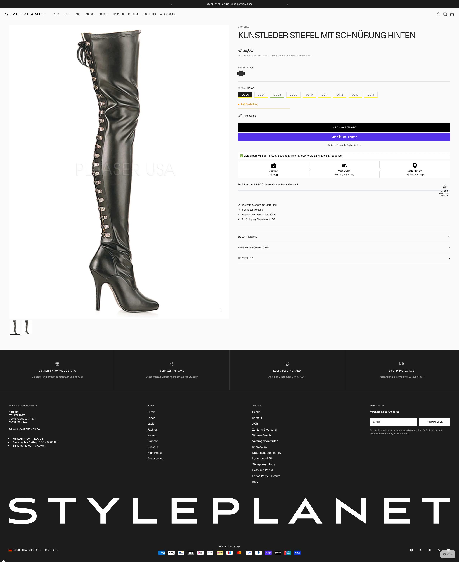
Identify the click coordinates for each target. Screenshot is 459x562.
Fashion (89, 14)
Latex (56, 14)
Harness (118, 14)
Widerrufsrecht (262, 435)
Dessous (133, 14)
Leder (66, 14)
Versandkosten (261, 55)
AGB (255, 424)
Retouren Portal (262, 470)
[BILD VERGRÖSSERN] (220, 310)
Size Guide (249, 115)
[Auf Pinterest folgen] (439, 550)
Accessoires (168, 14)
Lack (77, 14)
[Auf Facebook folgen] (411, 550)
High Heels (149, 14)
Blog (255, 482)
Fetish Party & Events (266, 476)
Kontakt (257, 418)
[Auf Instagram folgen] (430, 550)
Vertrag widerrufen (265, 441)
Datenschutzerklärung (267, 453)
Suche (256, 412)
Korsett (104, 14)
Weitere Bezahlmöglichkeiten (344, 145)
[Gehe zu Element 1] (15, 327)
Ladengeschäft (262, 458)
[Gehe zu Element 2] (27, 327)
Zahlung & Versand (264, 429)
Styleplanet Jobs (263, 464)
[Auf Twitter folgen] (420, 550)
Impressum (259, 447)
